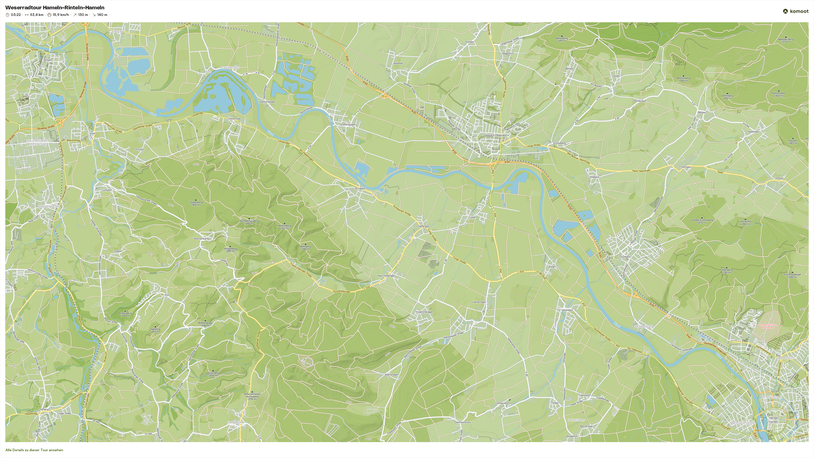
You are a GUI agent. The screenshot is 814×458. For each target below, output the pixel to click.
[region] (407, 232)
